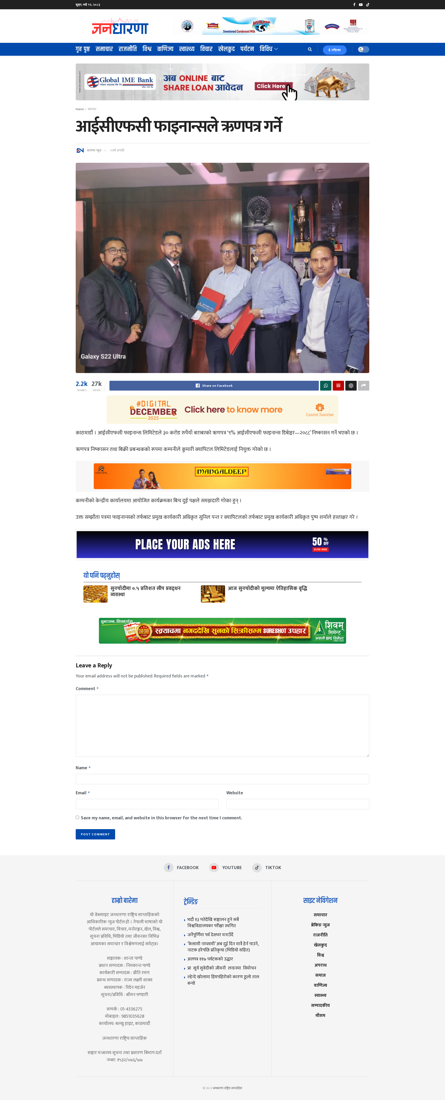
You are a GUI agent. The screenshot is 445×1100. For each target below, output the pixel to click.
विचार (206, 49)
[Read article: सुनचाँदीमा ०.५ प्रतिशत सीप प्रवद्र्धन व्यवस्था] (95, 594)
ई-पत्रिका (335, 50)
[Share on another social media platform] (363, 386)
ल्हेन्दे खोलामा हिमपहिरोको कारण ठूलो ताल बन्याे (223, 980)
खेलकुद (226, 49)
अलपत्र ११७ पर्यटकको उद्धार (210, 959)
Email (83, 793)
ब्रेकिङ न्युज (320, 925)
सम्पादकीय (320, 1005)
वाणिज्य (165, 49)
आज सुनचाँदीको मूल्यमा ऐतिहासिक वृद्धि (267, 588)
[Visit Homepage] (120, 26)
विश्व (147, 49)
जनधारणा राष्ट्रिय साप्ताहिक (227, 1088)
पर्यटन (247, 49)
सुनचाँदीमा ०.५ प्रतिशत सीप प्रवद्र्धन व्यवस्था (145, 591)
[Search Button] (310, 49)
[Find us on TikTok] (367, 5)
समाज (320, 975)
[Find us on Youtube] (361, 5)
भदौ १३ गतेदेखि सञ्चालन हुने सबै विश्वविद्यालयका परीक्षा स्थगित (213, 923)
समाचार (104, 49)
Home (80, 109)
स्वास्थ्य (187, 49)
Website (234, 793)
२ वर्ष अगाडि (117, 150)
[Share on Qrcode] (338, 386)
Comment (87, 688)
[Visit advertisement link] (271, 26)
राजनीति (128, 49)
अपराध (320, 965)
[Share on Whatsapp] (325, 386)
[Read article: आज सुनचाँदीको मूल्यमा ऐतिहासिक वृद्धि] (213, 594)
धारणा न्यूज (94, 150)
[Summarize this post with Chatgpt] (351, 386)
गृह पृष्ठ (83, 49)
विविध (266, 49)
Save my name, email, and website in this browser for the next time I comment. (161, 818)
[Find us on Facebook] (354, 5)
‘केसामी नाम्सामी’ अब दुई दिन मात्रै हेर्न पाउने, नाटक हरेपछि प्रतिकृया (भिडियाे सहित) (223, 947)
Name (83, 768)
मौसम (320, 1015)
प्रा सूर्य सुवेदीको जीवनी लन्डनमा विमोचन (222, 968)
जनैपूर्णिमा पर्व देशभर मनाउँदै (210, 935)
